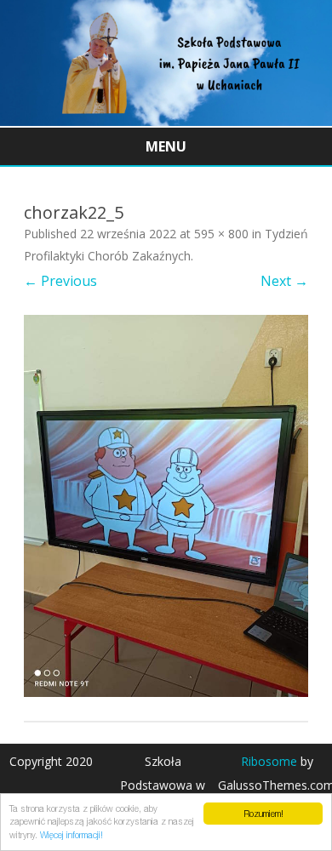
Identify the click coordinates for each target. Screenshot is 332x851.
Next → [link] (284, 280)
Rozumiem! (263, 813)
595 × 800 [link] (221, 234)
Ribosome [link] (269, 761)
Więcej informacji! (71, 835)
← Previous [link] (60, 280)
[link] (166, 120)
